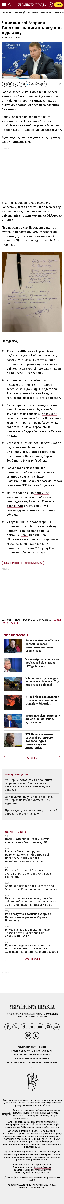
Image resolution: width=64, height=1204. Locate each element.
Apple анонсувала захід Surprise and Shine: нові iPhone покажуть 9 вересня (31, 887)
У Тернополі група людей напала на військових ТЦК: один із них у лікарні (42, 681)
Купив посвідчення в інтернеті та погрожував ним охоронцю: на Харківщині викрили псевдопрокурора (31, 948)
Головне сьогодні (16, 635)
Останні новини (15, 831)
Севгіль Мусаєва (42, 1167)
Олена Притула (43, 1170)
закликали (49, 414)
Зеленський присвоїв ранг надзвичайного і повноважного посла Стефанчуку (42, 645)
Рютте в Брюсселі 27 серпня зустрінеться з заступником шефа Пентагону (28, 873)
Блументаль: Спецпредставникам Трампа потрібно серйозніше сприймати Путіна (27, 933)
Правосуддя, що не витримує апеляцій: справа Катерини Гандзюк (31, 812)
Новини (6, 12)
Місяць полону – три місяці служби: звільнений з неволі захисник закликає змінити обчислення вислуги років (32, 902)
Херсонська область (33, 563)
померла (43, 368)
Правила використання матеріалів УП (31, 1051)
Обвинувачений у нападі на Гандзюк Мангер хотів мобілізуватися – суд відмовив (29, 800)
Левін (24, 535)
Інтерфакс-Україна (38, 1115)
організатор (15, 472)
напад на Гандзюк (11, 563)
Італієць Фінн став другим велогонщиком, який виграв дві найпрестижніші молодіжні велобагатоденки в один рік (27, 856)
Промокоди (50, 1062)
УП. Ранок (33, 12)
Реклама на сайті (27, 1047)
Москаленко (16, 539)
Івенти (42, 1047)
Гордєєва (47, 389)
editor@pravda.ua (40, 1172)
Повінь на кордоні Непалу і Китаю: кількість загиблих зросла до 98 (27, 840)
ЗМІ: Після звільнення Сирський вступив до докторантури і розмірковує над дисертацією (39, 741)
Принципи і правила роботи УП (31, 1058)
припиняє (41, 493)
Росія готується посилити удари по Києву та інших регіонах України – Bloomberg (28, 917)
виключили (15, 506)
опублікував (10, 125)
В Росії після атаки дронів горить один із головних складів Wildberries (42, 700)
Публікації (19, 12)
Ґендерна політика (39, 1055)
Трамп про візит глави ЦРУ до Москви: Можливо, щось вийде (42, 719)
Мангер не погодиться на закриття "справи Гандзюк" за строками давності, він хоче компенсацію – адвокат (28, 784)
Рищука (47, 393)
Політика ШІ (20, 1055)
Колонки (46, 12)
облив (37, 355)
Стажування (34, 1062)
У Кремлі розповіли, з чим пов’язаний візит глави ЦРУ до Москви (42, 663)
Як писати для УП (16, 1062)
